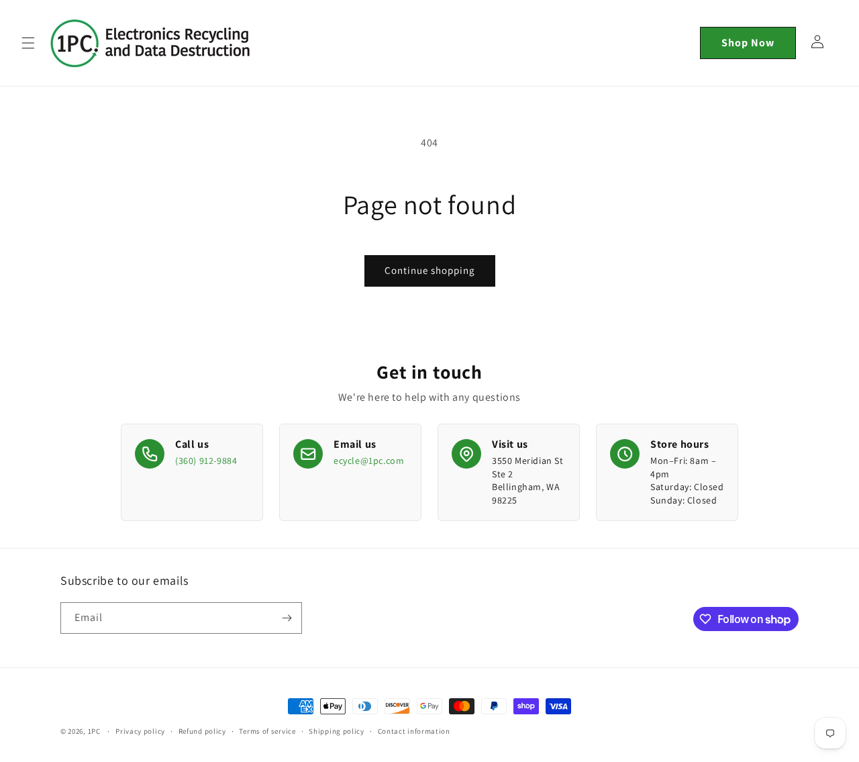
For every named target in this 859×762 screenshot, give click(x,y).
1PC (94, 731)
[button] (28, 43)
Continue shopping (430, 270)
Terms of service (267, 731)
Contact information (414, 731)
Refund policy (202, 731)
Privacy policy (140, 731)
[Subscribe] (286, 618)
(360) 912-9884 (206, 461)
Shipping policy (336, 731)
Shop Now (747, 43)
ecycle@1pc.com (369, 461)
